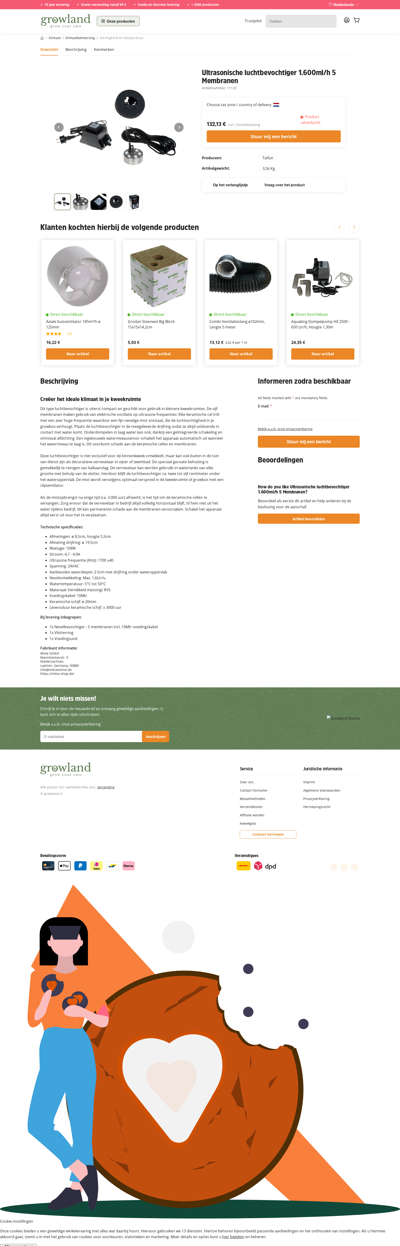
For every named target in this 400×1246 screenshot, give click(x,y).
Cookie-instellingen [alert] (16, 1221)
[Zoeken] (331, 21)
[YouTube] (344, 867)
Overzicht (49, 49)
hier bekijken (233, 1236)
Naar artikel (77, 353)
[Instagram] (354, 867)
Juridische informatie (322, 768)
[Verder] (179, 127)
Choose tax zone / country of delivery (239, 104)
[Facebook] (334, 867)
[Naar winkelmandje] (356, 21)
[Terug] (59, 127)
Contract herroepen (268, 834)
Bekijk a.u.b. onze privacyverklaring (285, 429)
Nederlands (344, 4)
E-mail (263, 406)
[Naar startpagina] (65, 21)
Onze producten (121, 21)
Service (246, 768)
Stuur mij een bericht (274, 136)
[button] (62, 202)
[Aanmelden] (347, 21)
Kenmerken (104, 49)
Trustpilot (253, 20)
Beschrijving (76, 49)
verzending (106, 787)
